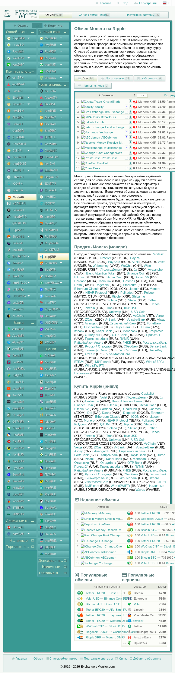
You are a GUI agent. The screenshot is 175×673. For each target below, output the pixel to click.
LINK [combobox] (21, 137)
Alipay (16, 342)
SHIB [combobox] (21, 236)
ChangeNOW (113, 153)
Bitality (99, 106)
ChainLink (18, 137)
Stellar (16, 249)
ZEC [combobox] (20, 315)
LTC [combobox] (20, 190)
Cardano (18, 130)
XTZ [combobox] (20, 262)
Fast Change (112, 535)
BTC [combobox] (20, 104)
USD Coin (18, 296)
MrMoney (104, 513)
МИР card (18, 514)
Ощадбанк (18, 415)
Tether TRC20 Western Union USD (111, 620)
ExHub (99, 122)
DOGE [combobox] (22, 163)
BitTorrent (18, 124)
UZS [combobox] (20, 381)
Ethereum (18, 170)
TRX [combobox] (20, 276)
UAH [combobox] (21, 328)
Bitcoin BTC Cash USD (102, 604)
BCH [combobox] (21, 110)
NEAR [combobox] (22, 203)
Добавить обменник (146, 658)
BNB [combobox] (20, 97)
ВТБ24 (16, 507)
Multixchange (113, 147)
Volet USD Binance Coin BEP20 (108, 598)
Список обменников (92, 14)
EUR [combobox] (21, 527)
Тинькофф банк (18, 481)
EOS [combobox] (53, 183)
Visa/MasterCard (18, 501)
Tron (15, 276)
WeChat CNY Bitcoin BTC (104, 626)
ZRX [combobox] (20, 77)
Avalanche (18, 84)
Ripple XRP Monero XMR (104, 637)
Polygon (17, 216)
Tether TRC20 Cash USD (104, 593)
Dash (15, 157)
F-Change (106, 541)
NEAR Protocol (18, 203)
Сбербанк (131, 346)
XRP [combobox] (20, 229)
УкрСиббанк (18, 487)
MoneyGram (18, 527)
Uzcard (17, 494)
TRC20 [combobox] (22, 256)
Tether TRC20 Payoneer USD (107, 615)
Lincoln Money (115, 518)
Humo (16, 382)
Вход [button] (124, 3)
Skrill (135, 262)
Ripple (16, 230)
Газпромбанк (18, 368)
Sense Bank (18, 474)
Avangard (18, 348)
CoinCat (102, 163)
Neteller (105, 258)
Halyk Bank (18, 375)
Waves (140, 489)
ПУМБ (16, 441)
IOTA (48, 210)
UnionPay (50, 527)
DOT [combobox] (21, 210)
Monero (18, 197)
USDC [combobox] (22, 296)
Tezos (16, 263)
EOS (47, 183)
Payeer (17, 51)
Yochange (106, 132)
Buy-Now (104, 524)
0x (14, 77)
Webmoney (101, 265)
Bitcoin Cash (18, 110)
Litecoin (17, 190)
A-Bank (17, 329)
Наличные (81, 373)
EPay (15, 45)
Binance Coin (18, 97)
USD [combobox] (21, 44)
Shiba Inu (18, 236)
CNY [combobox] (21, 64)
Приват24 (18, 428)
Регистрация (147, 3)
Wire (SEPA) (155, 362)
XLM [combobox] (21, 249)
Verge (16, 309)
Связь (122, 658)
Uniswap (18, 289)
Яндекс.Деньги (111, 269)
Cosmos (17, 144)
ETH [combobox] (20, 170)
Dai (14, 150)
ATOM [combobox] (22, 143)
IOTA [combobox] (53, 210)
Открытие (18, 408)
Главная (105, 3)
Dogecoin (18, 163)
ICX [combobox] (20, 183)
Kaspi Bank (18, 395)
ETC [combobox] (20, 176)
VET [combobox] (20, 302)
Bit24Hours (108, 117)
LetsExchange (114, 127)
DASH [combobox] (22, 157)
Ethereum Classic (18, 177)
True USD (18, 283)
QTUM (16, 223)
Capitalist (18, 38)
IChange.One (113, 546)
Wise (47, 78)
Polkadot (18, 210)
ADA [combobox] (20, 130)
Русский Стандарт (18, 468)
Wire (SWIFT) (18, 534)
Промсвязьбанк (18, 435)
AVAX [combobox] (21, 84)
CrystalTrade (112, 101)
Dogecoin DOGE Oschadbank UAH (111, 632)
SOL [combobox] (20, 243)
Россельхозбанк (18, 461)
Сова (96, 168)
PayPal (49, 51)
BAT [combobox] (20, 90)
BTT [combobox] (20, 124)
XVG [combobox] (21, 309)
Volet (15, 58)
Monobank (18, 401)
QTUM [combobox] (22, 223)
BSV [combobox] (20, 117)
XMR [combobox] (21, 197)
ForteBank (18, 362)
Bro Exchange (114, 112)
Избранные (151, 78)
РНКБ (16, 454)
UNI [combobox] (20, 289)
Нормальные (117, 78)
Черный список (94, 85)
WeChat (17, 64)
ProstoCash (110, 158)
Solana (17, 243)
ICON (16, 183)
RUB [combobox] (21, 38)
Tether (16, 256)
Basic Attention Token (18, 91)
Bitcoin (16, 104)
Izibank (17, 388)
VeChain (18, 302)
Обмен (50, 14)
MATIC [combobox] (22, 216)
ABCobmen (109, 137)
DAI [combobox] (20, 150)
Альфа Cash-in (50, 362)
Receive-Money (117, 142)
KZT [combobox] (20, 355)
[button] (130, 101)
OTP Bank (18, 421)
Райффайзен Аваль (18, 448)
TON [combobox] (21, 269)
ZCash (16, 316)
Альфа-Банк (18, 335)
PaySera (50, 58)
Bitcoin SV (18, 117)
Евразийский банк (18, 355)
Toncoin (17, 269)
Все (87, 78)
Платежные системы (140, 14)
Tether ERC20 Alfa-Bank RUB (107, 609)
